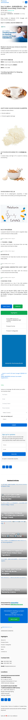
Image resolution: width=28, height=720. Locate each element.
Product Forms (10, 326)
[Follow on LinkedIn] (10, 466)
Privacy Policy (4, 706)
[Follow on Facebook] (3, 466)
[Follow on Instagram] (7, 466)
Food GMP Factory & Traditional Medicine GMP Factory (13, 320)
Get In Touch (6, 306)
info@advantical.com (10, 666)
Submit (14, 425)
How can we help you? (7, 416)
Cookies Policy (23, 706)
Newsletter (11, 10)
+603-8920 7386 (7, 661)
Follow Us (17, 306)
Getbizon (15, 716)
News (2, 649)
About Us (3, 640)
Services (3, 647)
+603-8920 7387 (7, 663)
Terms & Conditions (14, 706)
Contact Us (4, 651)
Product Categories (12, 331)
